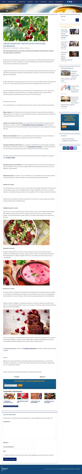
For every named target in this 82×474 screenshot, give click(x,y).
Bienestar (30, 1)
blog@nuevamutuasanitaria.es (69, 140)
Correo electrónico (8, 447)
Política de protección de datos (67, 469)
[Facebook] (69, 1)
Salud (36, 1)
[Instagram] (71, 1)
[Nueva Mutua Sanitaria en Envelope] (75, 148)
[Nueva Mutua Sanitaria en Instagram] (71, 148)
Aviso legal (77, 469)
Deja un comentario (25, 48)
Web (4, 451)
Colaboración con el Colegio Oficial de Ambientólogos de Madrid (64, 33)
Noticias (51, 1)
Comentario (7, 421)
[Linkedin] (68, 1)
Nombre (6, 442)
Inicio (4, 1)
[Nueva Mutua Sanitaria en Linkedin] (64, 148)
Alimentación (21, 1)
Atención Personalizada (68, 139)
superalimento (15, 406)
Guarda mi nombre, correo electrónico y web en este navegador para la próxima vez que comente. (29, 455)
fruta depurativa (7, 406)
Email (5, 383)
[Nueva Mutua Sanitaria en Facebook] (68, 148)
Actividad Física (12, 1)
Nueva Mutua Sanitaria (10, 348)
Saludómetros (59, 1)
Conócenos (43, 1)
